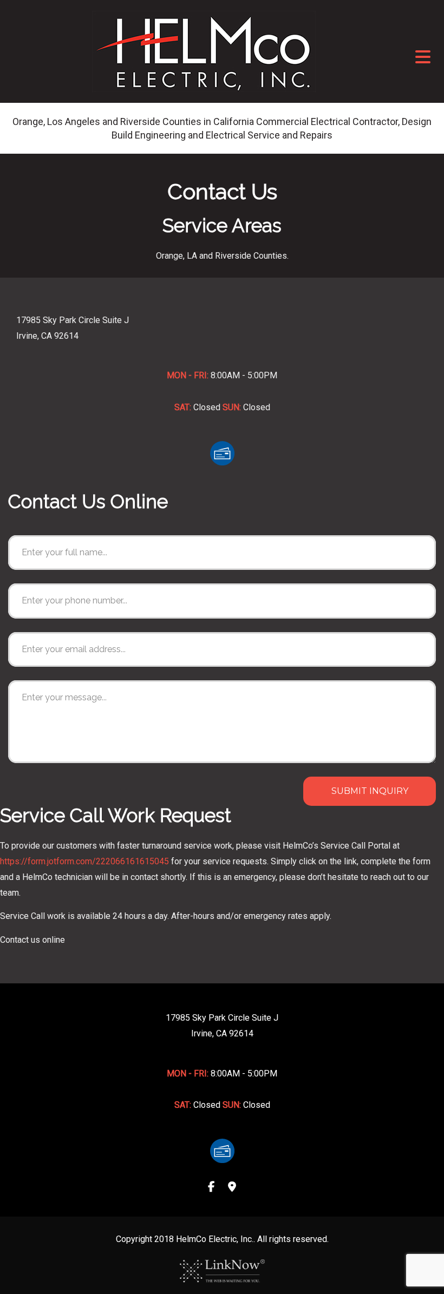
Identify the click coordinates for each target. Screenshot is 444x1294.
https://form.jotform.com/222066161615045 (84, 861)
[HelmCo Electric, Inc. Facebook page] (211, 1188)
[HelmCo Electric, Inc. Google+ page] (232, 1188)
